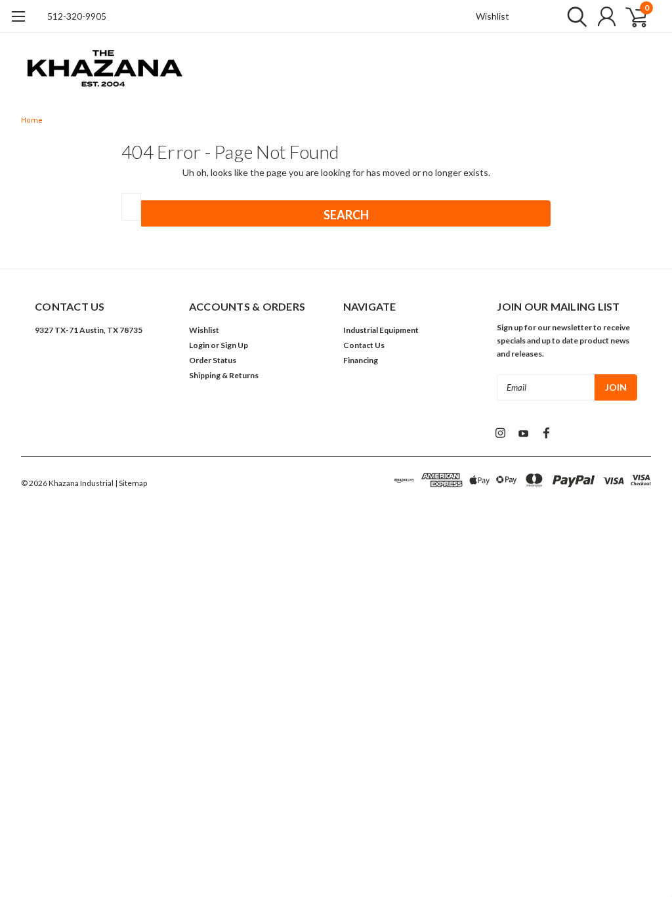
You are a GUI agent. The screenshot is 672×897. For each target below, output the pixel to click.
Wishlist (492, 16)
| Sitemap (131, 483)
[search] (574, 16)
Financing (360, 360)
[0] (631, 16)
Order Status (212, 360)
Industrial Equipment (381, 330)
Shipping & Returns (224, 375)
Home (32, 120)
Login (199, 345)
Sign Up (234, 345)
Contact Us (364, 345)
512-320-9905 (76, 16)
